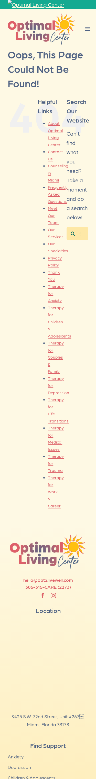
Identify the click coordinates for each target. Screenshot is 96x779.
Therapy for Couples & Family (56, 357)
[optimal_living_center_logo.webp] (42, 15)
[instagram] (53, 595)
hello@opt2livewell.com (48, 580)
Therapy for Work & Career (56, 491)
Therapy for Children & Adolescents (59, 322)
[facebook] (43, 595)
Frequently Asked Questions (58, 194)
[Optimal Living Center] (48, 4)
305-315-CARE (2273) (48, 587)
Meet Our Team (53, 215)
